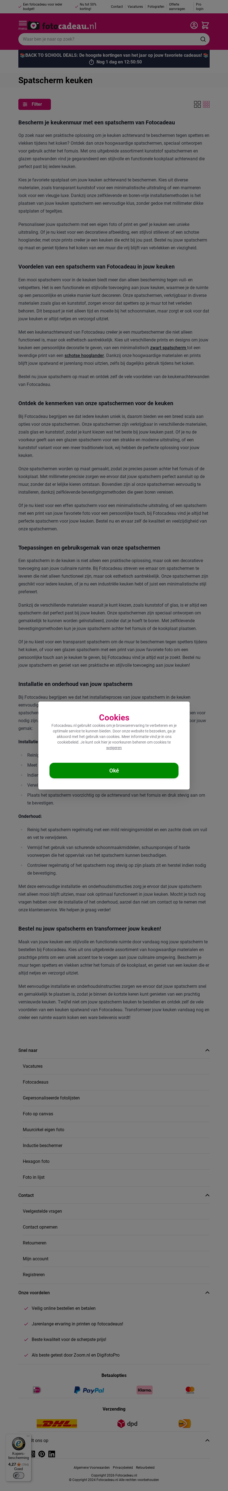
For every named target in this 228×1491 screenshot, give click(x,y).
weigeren (114, 748)
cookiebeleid (67, 742)
